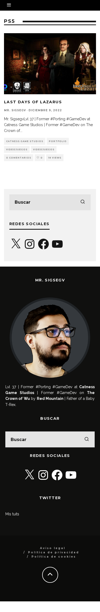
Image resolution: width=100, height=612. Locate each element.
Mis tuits (12, 514)
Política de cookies (53, 556)
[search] (83, 202)
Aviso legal (52, 548)
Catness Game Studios (24, 141)
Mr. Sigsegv (15, 110)
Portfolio (58, 141)
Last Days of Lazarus (33, 102)
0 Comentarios (18, 157)
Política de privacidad (53, 552)
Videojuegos (16, 149)
